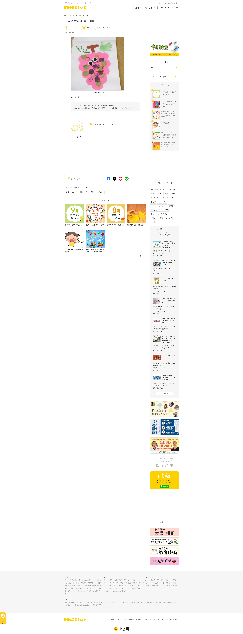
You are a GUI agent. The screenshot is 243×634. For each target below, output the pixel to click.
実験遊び (95, 585)
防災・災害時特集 (71, 602)
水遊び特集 (89, 605)
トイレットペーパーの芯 (159, 210)
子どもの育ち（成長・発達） (114, 580)
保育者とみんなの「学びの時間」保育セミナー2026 (168, 262)
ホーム (66, 15)
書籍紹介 (123, 585)
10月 (159, 202)
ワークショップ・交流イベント (153, 583)
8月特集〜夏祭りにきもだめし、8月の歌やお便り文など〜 (143, 602)
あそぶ (153, 67)
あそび (72, 15)
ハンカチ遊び (80, 588)
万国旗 (81, 192)
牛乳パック (165, 214)
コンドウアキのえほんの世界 (168, 279)
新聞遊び (68, 583)
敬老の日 (170, 198)
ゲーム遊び (97, 580)
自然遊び (89, 580)
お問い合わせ (129, 619)
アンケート (131, 585)
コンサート (147, 585)
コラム (112, 583)
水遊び (74, 585)
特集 (66, 599)
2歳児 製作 (172, 190)
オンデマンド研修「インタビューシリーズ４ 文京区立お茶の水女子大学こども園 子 (169, 339)
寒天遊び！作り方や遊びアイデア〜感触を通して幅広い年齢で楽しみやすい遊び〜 (168, 144)
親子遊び (90, 588)
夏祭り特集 (98, 605)
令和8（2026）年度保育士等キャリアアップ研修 (168, 320)
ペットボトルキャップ (158, 206)
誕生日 (153, 222)
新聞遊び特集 (79, 605)
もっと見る (164, 393)
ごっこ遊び (76, 583)
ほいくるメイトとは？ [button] (101, 124)
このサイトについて (116, 619)
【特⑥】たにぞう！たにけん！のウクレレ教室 (168, 300)
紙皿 (173, 194)
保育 (116, 583)
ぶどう (74, 192)
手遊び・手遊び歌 (87, 583)
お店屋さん (155, 214)
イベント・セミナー (158, 77)
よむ (153, 72)
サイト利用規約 (163, 619)
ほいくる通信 (135, 588)
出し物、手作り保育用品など (88, 591)
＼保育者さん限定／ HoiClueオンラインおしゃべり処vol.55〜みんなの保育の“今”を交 (168, 244)
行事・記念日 (128, 583)
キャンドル (169, 218)
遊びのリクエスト (141, 619)
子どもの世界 (129, 580)
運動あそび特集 (169, 602)
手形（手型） (90, 192)
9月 (165, 202)
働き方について (113, 585)
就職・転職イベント (159, 585)
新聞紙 (171, 206)
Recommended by (135, 256)
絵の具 (167, 194)
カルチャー (108, 591)
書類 (121, 583)
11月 (162, 198)
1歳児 (67, 192)
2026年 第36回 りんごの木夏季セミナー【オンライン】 (168, 377)
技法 (152, 194)
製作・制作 (86, 15)
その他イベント (172, 585)
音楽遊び (80, 585)
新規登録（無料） (173, 3)
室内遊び (68, 580)
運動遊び (68, 585)
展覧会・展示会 (171, 583)
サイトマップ (174, 619)
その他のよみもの (119, 591)
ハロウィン (155, 198)
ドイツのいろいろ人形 (168, 355)
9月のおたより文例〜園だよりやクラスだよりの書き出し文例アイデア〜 (168, 92)
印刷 (88, 27)
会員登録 (152, 619)
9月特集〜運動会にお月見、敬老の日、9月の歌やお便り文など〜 (100, 602)
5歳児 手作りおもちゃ (158, 190)
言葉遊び (88, 585)
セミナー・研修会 (149, 580)
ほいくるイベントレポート (120, 588)
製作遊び (78, 15)
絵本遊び (98, 583)
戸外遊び (75, 580)
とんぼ (153, 202)
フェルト (160, 194)
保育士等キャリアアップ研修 (166, 580)
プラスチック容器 (157, 218)
